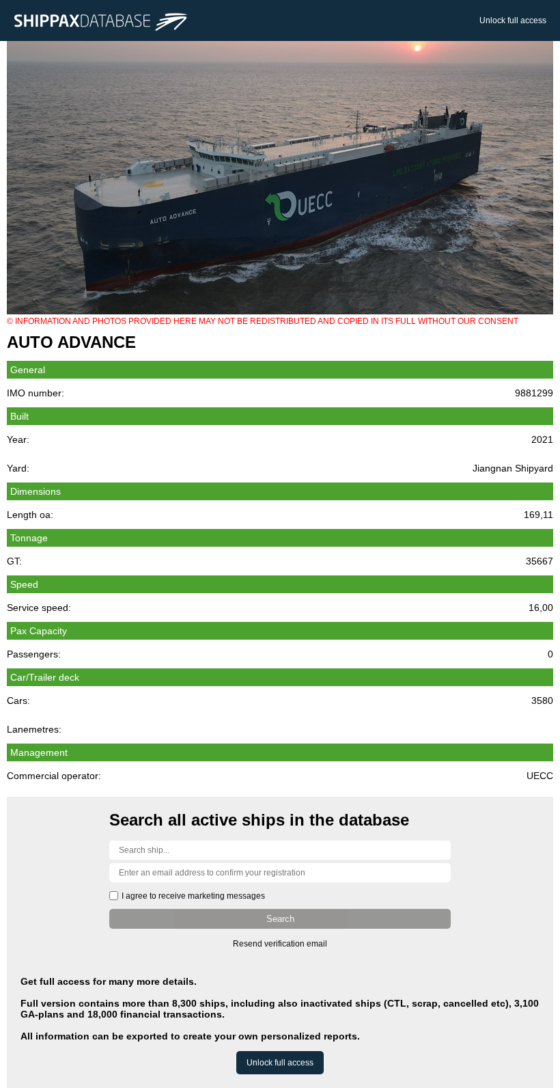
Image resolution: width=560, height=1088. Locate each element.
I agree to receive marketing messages (193, 896)
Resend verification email (280, 944)
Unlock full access (512, 20)
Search (280, 919)
